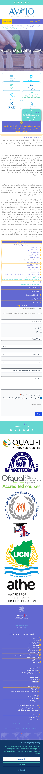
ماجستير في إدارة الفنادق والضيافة (21, 50)
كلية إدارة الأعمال (19, 26)
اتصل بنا (13, 723)
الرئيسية (37, 26)
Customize (21, 764)
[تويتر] (25, 2)
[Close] (41, 741)
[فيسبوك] (28, 2)
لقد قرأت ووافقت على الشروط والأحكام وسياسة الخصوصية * (21, 398)
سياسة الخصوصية (24, 723)
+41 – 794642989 (21, 628)
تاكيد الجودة (18, 723)
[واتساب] (15, 2)
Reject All (21, 770)
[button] (7, 21)
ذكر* (37, 332)
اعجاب (30, 723)
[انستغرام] (21, 2)
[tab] (21, 137)
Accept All (21, 759)
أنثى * (37, 328)
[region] (21, 757)
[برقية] (18, 2)
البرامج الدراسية (29, 26)
